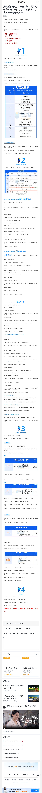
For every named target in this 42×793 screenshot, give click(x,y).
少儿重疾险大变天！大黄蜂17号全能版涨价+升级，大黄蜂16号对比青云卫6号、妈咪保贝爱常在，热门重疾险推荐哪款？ (12, 745)
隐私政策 (34, 779)
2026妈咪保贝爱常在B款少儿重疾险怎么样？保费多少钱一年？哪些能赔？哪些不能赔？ (12, 757)
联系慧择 (14, 779)
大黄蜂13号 (18, 251)
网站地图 (28, 779)
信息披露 (21, 779)
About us (15, 782)
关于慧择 (7, 779)
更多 (37, 654)
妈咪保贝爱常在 (25, 199)
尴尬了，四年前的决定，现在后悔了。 (20, 628)
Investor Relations (24, 782)
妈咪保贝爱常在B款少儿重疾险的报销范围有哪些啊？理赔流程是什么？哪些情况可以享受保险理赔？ (12, 749)
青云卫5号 (20, 302)
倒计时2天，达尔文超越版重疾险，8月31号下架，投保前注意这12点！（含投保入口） (22, 633)
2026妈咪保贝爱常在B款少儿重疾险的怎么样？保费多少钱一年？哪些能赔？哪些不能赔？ (12, 753)
